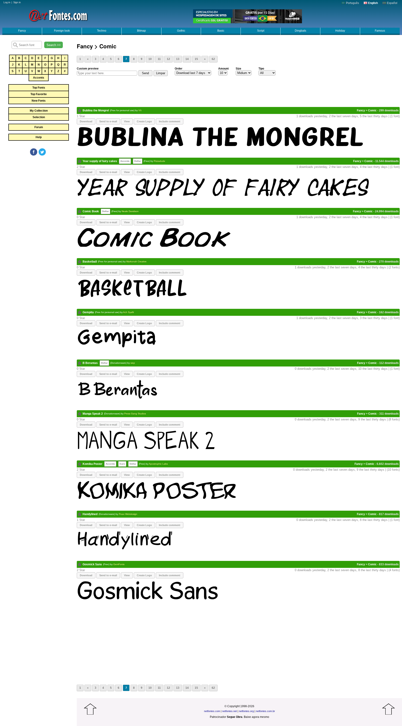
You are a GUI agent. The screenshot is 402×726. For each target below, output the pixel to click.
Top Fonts (38, 87)
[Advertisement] (38, 191)
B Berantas (90, 363)
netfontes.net (229, 711)
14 (187, 59)
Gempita (88, 312)
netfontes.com (212, 711)
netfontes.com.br (265, 711)
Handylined (90, 514)
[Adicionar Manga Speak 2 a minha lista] (80, 413)
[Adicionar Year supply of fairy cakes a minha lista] (80, 161)
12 (168, 59)
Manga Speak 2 (93, 413)
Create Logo (144, 121)
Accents (38, 77)
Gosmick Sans (92, 564)
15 (196, 59)
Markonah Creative (136, 261)
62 (213, 59)
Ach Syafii (128, 312)
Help (39, 137)
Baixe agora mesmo (256, 717)
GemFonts (118, 564)
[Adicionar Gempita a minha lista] (80, 312)
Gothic (181, 30)
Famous (380, 30)
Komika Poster (92, 464)
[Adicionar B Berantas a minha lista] (80, 363)
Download (86, 121)
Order (178, 68)
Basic (220, 30)
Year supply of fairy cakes (100, 161)
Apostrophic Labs (158, 464)
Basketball (90, 261)
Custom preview (87, 68)
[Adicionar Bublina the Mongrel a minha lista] (80, 110)
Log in (6, 2)
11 (159, 59)
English (372, 3)
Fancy (22, 30)
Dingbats (300, 30)
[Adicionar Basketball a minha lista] (80, 261)
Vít (139, 110)
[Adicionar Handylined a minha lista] (80, 514)
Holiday (340, 30)
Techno (101, 30)
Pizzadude (159, 161)
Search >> (54, 45)
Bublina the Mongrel (96, 110)
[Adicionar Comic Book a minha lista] (80, 211)
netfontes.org (246, 711)
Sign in (17, 2)
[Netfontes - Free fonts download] (58, 15)
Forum (38, 127)
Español (391, 3)
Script (260, 30)
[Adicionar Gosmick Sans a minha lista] (80, 564)
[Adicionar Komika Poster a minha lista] (80, 463)
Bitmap (141, 30)
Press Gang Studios (135, 413)
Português (352, 3)
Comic (372, 110)
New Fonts (39, 100)
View (127, 121)
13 (177, 59)
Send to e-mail (108, 121)
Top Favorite (38, 94)
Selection (39, 117)
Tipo (261, 68)
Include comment (169, 121)
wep (133, 363)
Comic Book (91, 211)
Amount (223, 68)
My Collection (39, 110)
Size (238, 68)
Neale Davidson (130, 211)
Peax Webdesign (128, 514)
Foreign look (62, 30)
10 (150, 59)
